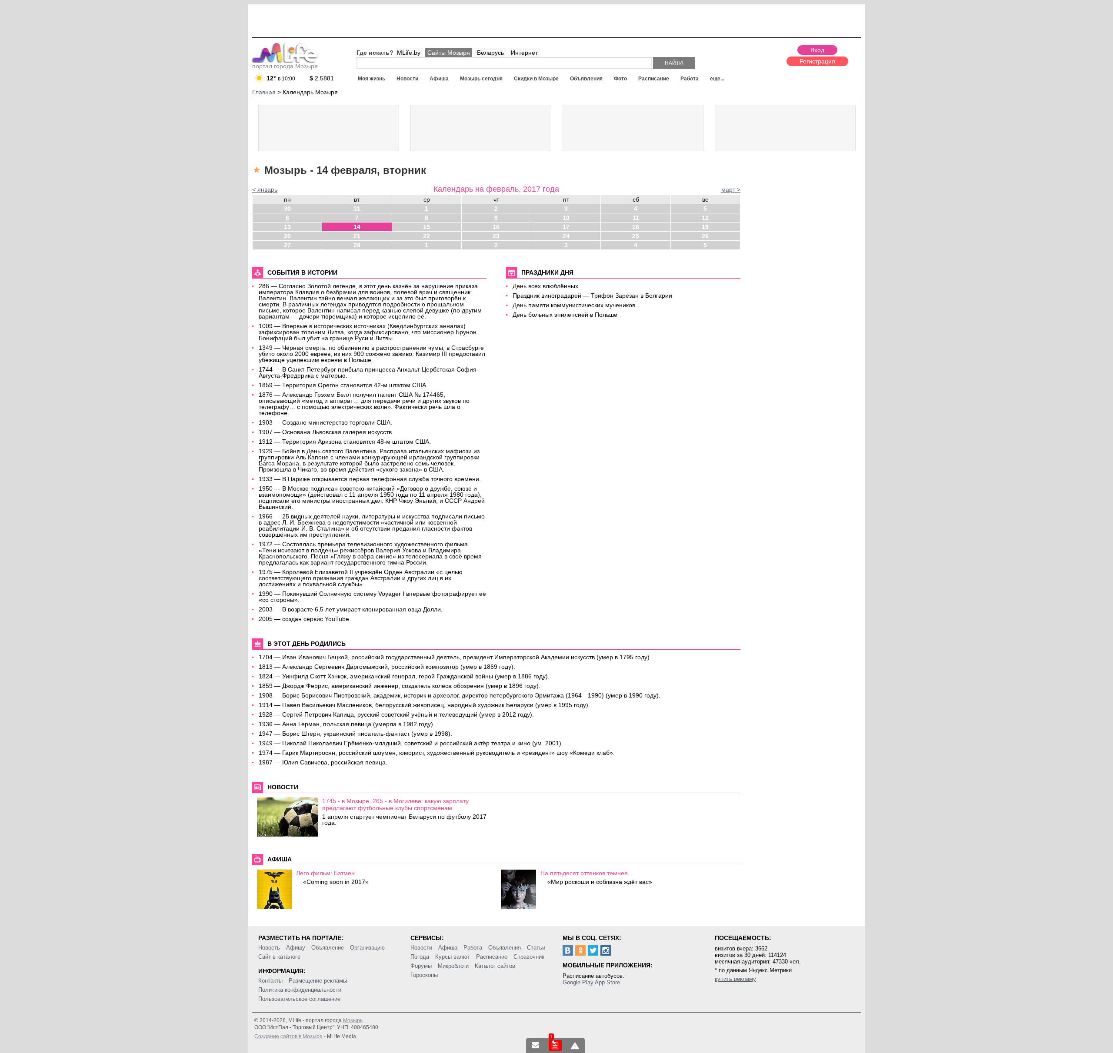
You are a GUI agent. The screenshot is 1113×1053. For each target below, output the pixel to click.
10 (566, 217)
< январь (264, 189)
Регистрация (817, 61)
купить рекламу (735, 979)
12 (705, 217)
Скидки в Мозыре (536, 79)
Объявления (586, 79)
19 (705, 226)
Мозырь (353, 1020)
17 (566, 226)
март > (730, 189)
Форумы (421, 966)
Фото (620, 79)
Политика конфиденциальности (299, 990)
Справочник (528, 956)
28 (356, 245)
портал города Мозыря (285, 66)
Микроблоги (453, 966)
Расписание (653, 79)
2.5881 (322, 78)
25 (635, 236)
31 (356, 208)
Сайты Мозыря (448, 52)
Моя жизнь (371, 79)
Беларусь (490, 52)
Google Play (578, 982)
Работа (689, 79)
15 (426, 226)
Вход (817, 50)
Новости (407, 79)
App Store (607, 982)
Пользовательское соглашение (299, 999)
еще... (717, 79)
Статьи (536, 947)
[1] (555, 1045)
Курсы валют (452, 956)
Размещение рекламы (318, 980)
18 (635, 226)
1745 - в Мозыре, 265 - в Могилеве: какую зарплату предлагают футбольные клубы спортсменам (395, 804)
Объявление (327, 947)
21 (356, 236)
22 (426, 236)
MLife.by (408, 52)
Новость (269, 947)
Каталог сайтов (495, 966)
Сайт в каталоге (279, 956)
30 (287, 208)
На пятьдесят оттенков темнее (584, 873)
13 (287, 226)
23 (496, 236)
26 (705, 236)
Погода (419, 956)
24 (566, 236)
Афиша (439, 79)
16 (496, 226)
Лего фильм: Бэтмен (325, 873)
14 (356, 226)
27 (287, 245)
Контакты (270, 980)
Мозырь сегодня (481, 79)
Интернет (524, 52)
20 (287, 236)
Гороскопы (424, 975)
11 (636, 217)
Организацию (367, 947)
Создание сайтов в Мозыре (288, 1036)
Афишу (295, 947)
